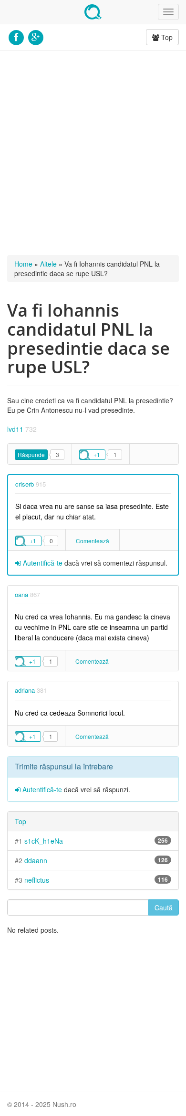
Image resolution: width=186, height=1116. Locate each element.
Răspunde (31, 454)
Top (166, 37)
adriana (25, 690)
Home (23, 264)
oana (21, 594)
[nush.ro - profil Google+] (35, 36)
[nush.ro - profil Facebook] (16, 36)
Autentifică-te (41, 563)
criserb (24, 483)
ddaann (35, 860)
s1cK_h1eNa (43, 841)
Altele (48, 264)
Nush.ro (93, 12)
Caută (164, 907)
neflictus (36, 880)
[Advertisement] (93, 153)
